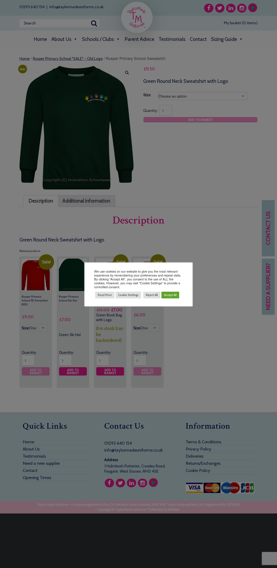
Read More (105, 295)
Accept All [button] (170, 295)
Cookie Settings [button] (128, 295)
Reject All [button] (152, 295)
